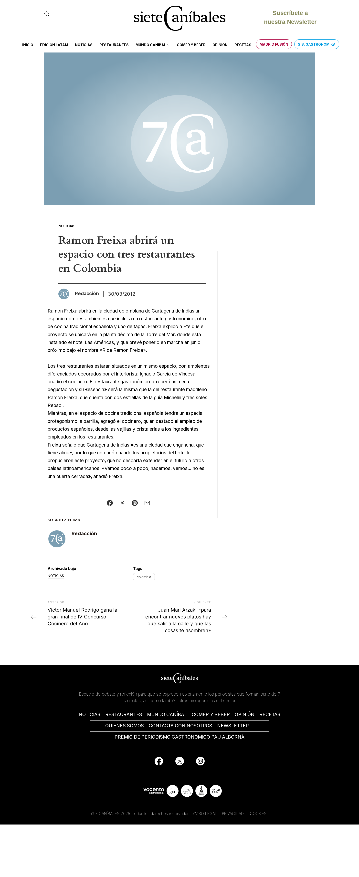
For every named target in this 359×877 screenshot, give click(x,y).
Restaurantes (114, 45)
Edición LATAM (54, 45)
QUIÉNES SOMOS (124, 726)
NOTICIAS (89, 714)
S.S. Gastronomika (317, 44)
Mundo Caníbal (151, 45)
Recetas (242, 45)
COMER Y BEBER (211, 714)
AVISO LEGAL (205, 813)
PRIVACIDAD (233, 813)
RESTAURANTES (123, 714)
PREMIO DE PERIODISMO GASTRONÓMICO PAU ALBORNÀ (179, 737)
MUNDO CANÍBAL (167, 714)
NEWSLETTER (233, 726)
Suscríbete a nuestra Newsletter (290, 18)
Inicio (27, 45)
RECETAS (269, 714)
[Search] (47, 14)
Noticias (84, 45)
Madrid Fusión (274, 44)
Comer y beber (191, 45)
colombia (144, 577)
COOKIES (258, 813)
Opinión (220, 45)
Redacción (84, 533)
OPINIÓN (244, 714)
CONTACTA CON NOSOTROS (180, 726)
